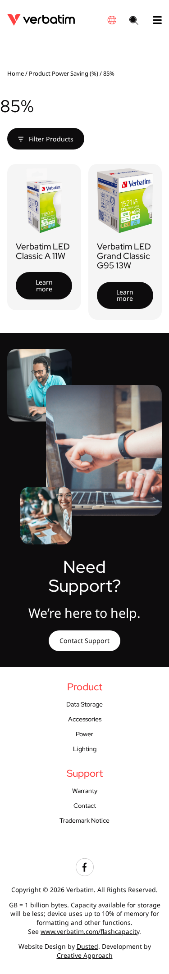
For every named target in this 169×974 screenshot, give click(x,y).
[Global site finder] (111, 20)
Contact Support (84, 640)
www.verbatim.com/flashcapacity (90, 931)
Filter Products (50, 139)
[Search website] (133, 21)
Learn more (44, 285)
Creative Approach (85, 955)
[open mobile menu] (154, 20)
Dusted (87, 946)
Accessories (84, 719)
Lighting (84, 749)
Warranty (84, 791)
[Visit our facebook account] (85, 874)
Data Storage (84, 704)
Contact (84, 806)
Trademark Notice (84, 820)
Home (15, 73)
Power (84, 734)
